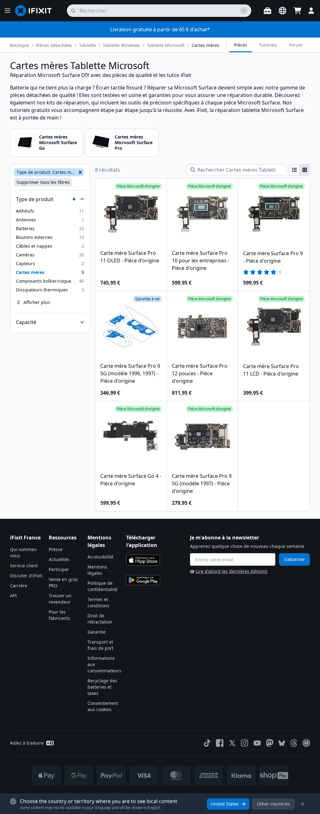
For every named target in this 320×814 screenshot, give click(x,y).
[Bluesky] (281, 743)
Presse (55, 549)
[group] (299, 169)
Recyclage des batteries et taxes (102, 687)
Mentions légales (97, 570)
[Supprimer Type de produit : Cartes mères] (80, 172)
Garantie (97, 632)
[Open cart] (297, 10)
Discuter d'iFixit (26, 576)
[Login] (311, 11)
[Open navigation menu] (7, 10)
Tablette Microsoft (166, 45)
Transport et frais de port (100, 645)
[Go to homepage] (36, 10)
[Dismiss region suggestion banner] (302, 803)
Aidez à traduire (27, 743)
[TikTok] (207, 743)
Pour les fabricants (59, 615)
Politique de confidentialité (103, 586)
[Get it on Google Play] (143, 580)
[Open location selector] (282, 10)
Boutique (19, 45)
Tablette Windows (121, 45)
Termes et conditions (98, 602)
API (13, 596)
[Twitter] (232, 743)
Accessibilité (100, 557)
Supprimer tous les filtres (43, 182)
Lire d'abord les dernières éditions (232, 571)
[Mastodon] (269, 743)
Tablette (87, 45)
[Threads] (294, 743)
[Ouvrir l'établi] (267, 10)
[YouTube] (257, 743)
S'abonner (294, 559)
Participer (59, 569)
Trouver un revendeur (60, 599)
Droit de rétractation (100, 619)
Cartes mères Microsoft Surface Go (58, 142)
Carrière (18, 586)
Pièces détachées (54, 45)
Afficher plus (36, 302)
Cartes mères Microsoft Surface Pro (133, 142)
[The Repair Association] (306, 743)
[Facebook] (219, 743)
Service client (24, 566)
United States (225, 804)
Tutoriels (268, 45)
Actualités (59, 559)
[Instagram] (244, 743)
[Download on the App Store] (143, 560)
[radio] (294, 169)
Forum (295, 45)
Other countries (273, 804)
